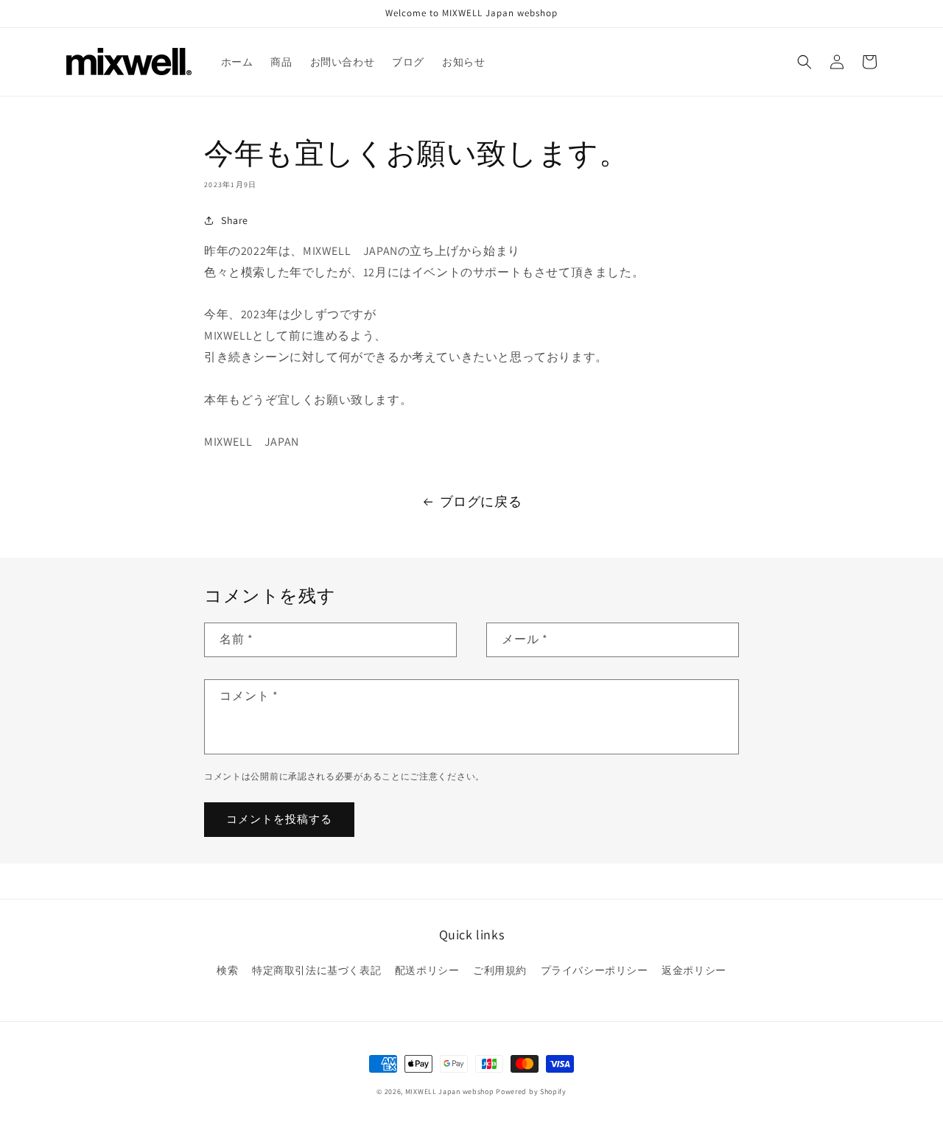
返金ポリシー (694, 970)
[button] (804, 62)
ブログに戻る (481, 501)
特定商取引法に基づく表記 (316, 970)
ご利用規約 (500, 970)
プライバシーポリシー (594, 970)
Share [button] (234, 220)
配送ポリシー (427, 970)
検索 (227, 970)
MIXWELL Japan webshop (449, 1091)
